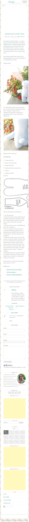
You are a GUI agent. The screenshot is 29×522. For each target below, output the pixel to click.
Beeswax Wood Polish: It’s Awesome (9, 307)
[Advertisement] (14, 22)
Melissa (8, 36)
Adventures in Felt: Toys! (14, 34)
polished (10, 58)
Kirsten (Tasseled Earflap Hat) (14, 275)
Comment (5, 345)
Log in (5, 494)
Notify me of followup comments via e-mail (15, 367)
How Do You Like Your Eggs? (14, 269)
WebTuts (26, 520)
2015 (14, 429)
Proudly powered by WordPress (7, 520)
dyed (4, 58)
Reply (11, 320)
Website (5, 340)
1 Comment (22, 36)
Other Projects (18, 282)
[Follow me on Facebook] (9, 392)
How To (23, 281)
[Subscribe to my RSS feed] (19, 392)
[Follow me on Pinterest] (16, 392)
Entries (6, 497)
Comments (7, 500)
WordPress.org (6, 503)
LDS (11, 377)
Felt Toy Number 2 (11, 272)
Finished (19, 281)
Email (5, 334)
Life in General (10, 282)
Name (5, 328)
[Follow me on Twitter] (12, 392)
